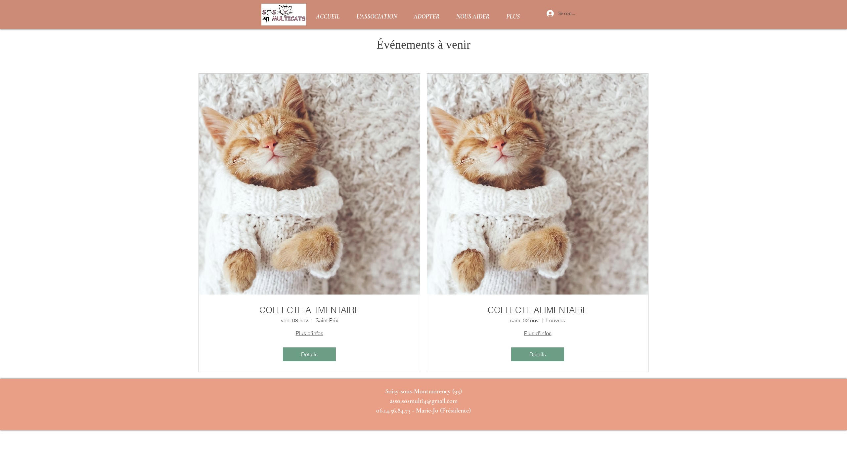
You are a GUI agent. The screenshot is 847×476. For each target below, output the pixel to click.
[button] (376, 14)
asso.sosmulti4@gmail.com (424, 401)
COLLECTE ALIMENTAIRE (309, 310)
